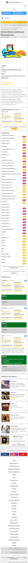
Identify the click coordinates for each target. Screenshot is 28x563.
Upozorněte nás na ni (13, 267)
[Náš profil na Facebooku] (5, 454)
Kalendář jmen (14, 523)
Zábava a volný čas (16, 28)
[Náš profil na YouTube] (23, 454)
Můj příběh (14, 497)
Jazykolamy (14, 503)
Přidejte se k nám (14, 466)
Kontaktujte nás (14, 463)
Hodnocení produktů (14, 525)
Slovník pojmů (14, 537)
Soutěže (14, 542)
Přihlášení (20, 13)
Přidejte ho (14, 273)
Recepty (14, 489)
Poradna (14, 491)
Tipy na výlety (14, 531)
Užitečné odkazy (14, 534)
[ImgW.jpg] (14, 51)
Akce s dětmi (14, 520)
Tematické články (14, 494)
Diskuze (14, 483)
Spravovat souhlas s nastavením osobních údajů (17, 561)
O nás (14, 460)
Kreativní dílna (14, 486)
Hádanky (14, 506)
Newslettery (14, 552)
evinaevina (4, 280)
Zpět (14, 25)
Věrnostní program (14, 540)
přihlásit (14, 128)
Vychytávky (14, 517)
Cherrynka (4, 308)
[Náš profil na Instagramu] (14, 454)
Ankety (14, 545)
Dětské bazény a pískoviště (9, 29)
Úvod (2, 28)
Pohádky (14, 508)
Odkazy (14, 474)
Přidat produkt (14, 22)
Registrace (7, 13)
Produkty (7, 28)
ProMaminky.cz (11, 557)
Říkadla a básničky (14, 500)
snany (7, 37)
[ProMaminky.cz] (14, 2)
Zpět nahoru (14, 480)
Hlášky (14, 514)
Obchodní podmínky (14, 472)
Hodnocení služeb (14, 528)
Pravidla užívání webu (14, 469)
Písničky (14, 511)
